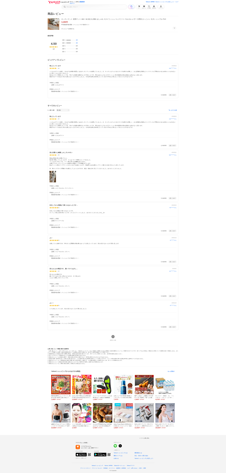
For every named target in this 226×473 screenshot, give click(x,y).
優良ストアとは (118, 455)
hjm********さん (172, 155)
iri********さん (173, 240)
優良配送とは (138, 453)
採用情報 (123, 468)
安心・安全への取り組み (141, 455)
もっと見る (171, 371)
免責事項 (118, 468)
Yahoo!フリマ (130, 465)
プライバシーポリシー (85, 468)
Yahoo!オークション (119, 465)
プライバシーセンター (97, 468)
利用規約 (105, 468)
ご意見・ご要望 (142, 468)
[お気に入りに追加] (174, 28)
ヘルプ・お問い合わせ (132, 468)
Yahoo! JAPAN (150, 1)
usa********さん (172, 68)
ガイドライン (112, 468)
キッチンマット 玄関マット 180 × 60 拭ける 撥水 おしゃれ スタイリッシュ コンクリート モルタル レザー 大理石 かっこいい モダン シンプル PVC (113, 19)
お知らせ (116, 458)
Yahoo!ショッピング (97, 465)
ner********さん (172, 271)
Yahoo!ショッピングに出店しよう (164, 1)
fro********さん (173, 207)
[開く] (53, 176)
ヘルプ (176, 1)
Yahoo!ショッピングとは (120, 453)
